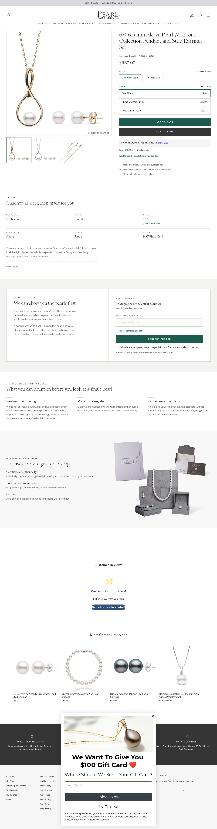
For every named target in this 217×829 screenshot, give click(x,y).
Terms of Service (99, 819)
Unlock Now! (108, 797)
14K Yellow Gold (153, 78)
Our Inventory (12, 795)
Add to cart (164, 122)
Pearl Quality (45, 785)
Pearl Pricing (45, 808)
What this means (152, 223)
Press (8, 799)
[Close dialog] (153, 716)
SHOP (41, 23)
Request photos (159, 339)
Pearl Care (44, 804)
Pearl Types (45, 795)
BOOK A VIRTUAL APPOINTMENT (140, 23)
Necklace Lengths (48, 781)
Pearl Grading (46, 790)
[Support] (200, 15)
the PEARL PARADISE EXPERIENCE (73, 23)
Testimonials (12, 790)
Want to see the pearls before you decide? (138, 156)
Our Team (10, 781)
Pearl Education (47, 776)
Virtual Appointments (16, 785)
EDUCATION (106, 23)
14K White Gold (130, 78)
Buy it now (165, 131)
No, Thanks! (108, 806)
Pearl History (45, 799)
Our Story (10, 776)
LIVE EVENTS (172, 23)
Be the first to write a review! (108, 607)
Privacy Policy (79, 819)
